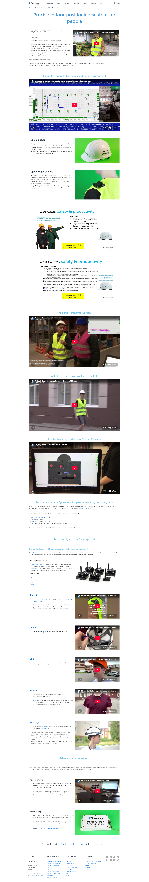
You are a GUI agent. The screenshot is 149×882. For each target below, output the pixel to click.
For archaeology (52, 877)
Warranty (87, 867)
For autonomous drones (54, 863)
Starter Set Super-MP (39, 553)
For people (50, 867)
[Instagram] (110, 856)
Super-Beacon (35, 568)
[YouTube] (107, 856)
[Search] (115, 3)
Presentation (69, 861)
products (77, 528)
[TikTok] (114, 856)
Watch (32, 523)
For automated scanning (54, 873)
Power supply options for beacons (48, 828)
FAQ (67, 873)
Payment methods (90, 863)
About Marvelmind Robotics (93, 861)
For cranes (50, 869)
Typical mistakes (71, 871)
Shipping (87, 865)
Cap (40, 517)
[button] (53, 3)
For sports (50, 875)
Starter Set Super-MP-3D (38, 564)
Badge (32, 521)
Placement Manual (71, 867)
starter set (47, 528)
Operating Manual (71, 863)
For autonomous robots (54, 861)
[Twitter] (117, 860)
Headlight (45, 517)
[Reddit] (117, 856)
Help (86, 869)
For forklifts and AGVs (53, 865)
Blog (67, 875)
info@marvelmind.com (72, 844)
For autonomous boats (53, 871)
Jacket (32, 517)
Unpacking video (71, 869)
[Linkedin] (114, 860)
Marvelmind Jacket (42, 599)
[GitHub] (107, 860)
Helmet (37, 517)
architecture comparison (84, 508)
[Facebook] (110, 860)
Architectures (69, 865)
